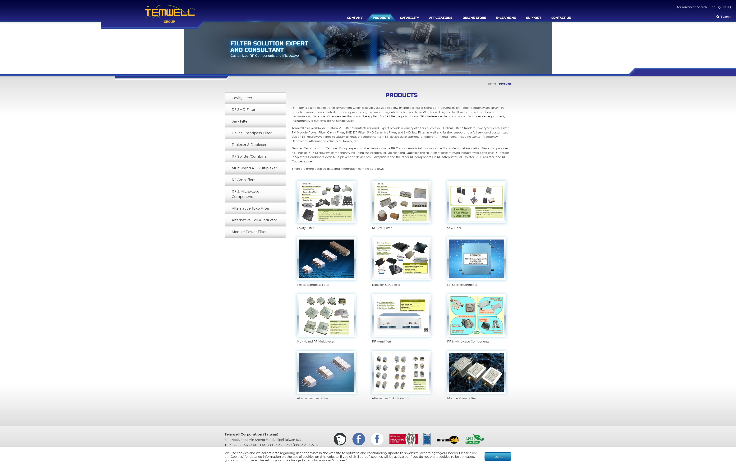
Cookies (237, 457)
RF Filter (298, 108)
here (253, 460)
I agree (498, 457)
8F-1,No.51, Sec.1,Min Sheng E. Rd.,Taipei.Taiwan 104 (263, 440)
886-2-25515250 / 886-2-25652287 (293, 445)
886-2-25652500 (245, 445)
